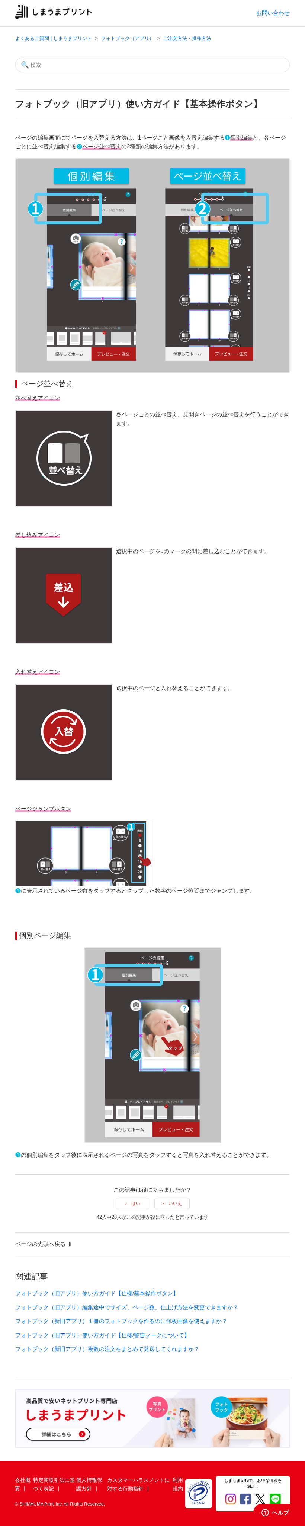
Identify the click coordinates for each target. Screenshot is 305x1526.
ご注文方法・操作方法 (187, 38)
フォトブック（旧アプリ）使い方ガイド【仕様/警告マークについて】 (102, 1335)
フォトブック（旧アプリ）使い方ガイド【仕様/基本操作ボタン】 (97, 1293)
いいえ (175, 1203)
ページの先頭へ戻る (40, 1244)
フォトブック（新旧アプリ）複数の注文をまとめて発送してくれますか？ (107, 1349)
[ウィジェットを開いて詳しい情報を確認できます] (275, 1513)
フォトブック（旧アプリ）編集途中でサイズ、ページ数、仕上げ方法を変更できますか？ (126, 1307)
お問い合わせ (273, 13)
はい (135, 1203)
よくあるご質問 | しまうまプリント (53, 38)
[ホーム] (53, 17)
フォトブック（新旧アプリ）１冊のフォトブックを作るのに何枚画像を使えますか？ (121, 1321)
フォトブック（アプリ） (127, 38)
